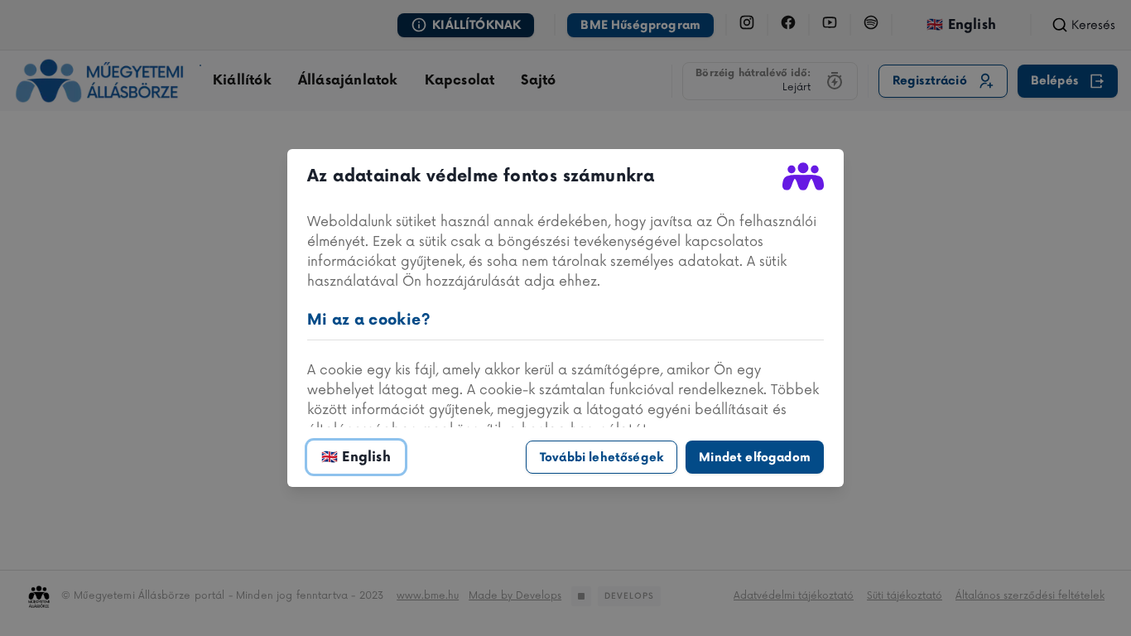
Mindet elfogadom (755, 457)
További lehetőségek (601, 457)
